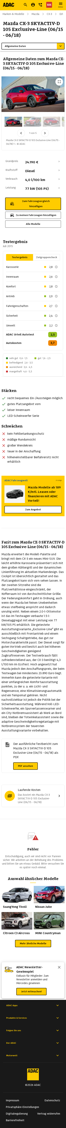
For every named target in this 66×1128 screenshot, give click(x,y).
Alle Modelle (33, 224)
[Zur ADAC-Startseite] (8, 5)
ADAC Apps (12, 1005)
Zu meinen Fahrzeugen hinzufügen (36, 215)
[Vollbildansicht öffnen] (59, 82)
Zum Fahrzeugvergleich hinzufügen (36, 204)
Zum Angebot (33, 509)
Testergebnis (19, 257)
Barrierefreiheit (15, 1120)
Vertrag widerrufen (48, 1113)
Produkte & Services (16, 1018)
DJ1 (61, 14)
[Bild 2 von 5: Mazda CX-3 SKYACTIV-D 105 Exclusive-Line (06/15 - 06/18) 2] (32, 121)
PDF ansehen (25, 766)
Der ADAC (11, 1043)
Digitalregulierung (17, 1113)
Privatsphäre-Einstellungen (22, 1107)
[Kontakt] (40, 5)
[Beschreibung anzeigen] (56, 266)
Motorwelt (11, 1055)
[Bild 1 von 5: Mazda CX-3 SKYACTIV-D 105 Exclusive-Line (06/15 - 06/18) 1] (13, 121)
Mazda (35, 14)
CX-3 (49, 14)
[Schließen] (59, 967)
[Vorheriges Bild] (21, 133)
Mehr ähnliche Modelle (33, 943)
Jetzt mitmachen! (31, 991)
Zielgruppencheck (46, 257)
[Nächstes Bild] (45, 133)
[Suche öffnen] (25, 4)
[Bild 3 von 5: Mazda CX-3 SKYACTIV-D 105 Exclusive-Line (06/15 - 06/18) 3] (51, 121)
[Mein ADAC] (33, 5)
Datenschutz (52, 1100)
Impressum (12, 1100)
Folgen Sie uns (13, 1030)
